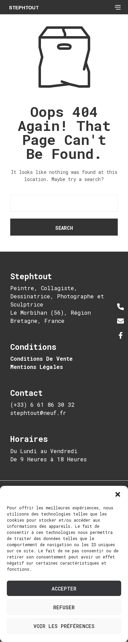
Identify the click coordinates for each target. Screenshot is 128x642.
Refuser (64, 607)
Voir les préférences (64, 626)
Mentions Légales (36, 366)
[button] (117, 494)
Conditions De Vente (41, 358)
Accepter (64, 588)
